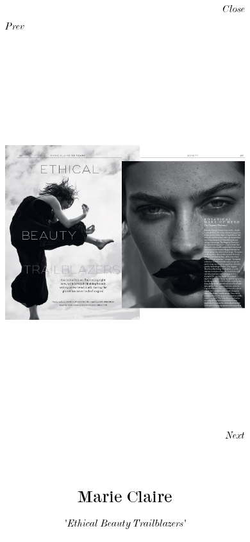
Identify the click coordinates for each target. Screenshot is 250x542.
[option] (125, 232)
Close (233, 10)
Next (235, 437)
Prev (14, 27)
